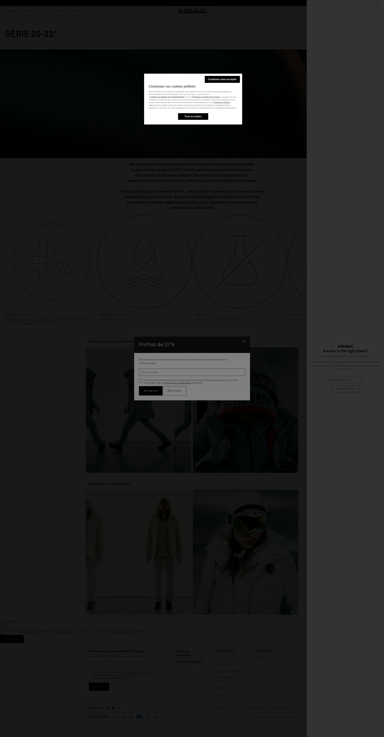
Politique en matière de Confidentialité (166, 97)
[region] (193, 99)
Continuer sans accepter (222, 79)
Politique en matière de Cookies (206, 97)
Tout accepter (193, 116)
